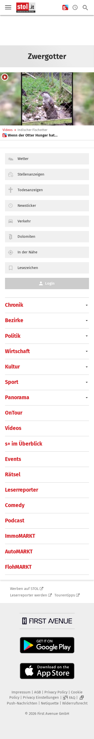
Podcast (14, 520)
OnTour (13, 413)
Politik (13, 336)
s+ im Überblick (23, 444)
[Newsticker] (75, 7)
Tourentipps (64, 595)
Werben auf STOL (24, 588)
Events (13, 459)
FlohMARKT (18, 567)
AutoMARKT (19, 551)
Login (50, 283)
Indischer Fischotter (32, 130)
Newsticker (27, 205)
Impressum (21, 692)
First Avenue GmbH (53, 713)
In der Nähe (27, 252)
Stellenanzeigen (31, 174)
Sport (11, 382)
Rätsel (12, 474)
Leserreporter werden (28, 595)
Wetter (23, 158)
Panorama (17, 397)
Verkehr (24, 221)
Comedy (15, 505)
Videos (8, 130)
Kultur (12, 366)
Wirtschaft (17, 351)
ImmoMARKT (20, 536)
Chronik (14, 305)
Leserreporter (21, 490)
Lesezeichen (28, 267)
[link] (30, 135)
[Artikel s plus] (47, 98)
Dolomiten (26, 236)
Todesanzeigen (30, 190)
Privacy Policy (55, 692)
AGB (37, 692)
